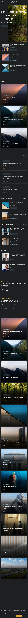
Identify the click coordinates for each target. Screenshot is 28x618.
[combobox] (5, 308)
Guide (5, 526)
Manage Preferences (5, 615)
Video (12, 259)
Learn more (5, 29)
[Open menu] (2, 2)
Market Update (14, 60)
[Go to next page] (25, 583)
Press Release (5, 25)
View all (24, 81)
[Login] (26, 2)
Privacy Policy (4, 613)
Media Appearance (14, 233)
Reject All (13, 615)
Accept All (19, 615)
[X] (11, 290)
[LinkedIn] (2, 290)
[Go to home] (14, 1)
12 (22, 582)
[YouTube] (6, 290)
